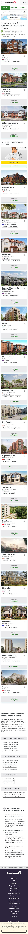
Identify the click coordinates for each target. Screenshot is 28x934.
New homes (14, 878)
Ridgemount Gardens (10, 123)
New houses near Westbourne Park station (14, 795)
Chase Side (6, 254)
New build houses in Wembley (10, 744)
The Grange (6, 487)
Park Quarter (7, 521)
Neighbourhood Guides (14, 893)
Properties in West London (10, 767)
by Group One (5, 58)
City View (5, 221)
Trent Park (6, 89)
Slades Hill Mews (8, 554)
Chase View (6, 622)
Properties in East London (9, 764)
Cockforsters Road (9, 655)
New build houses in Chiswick (10, 746)
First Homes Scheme (14, 903)
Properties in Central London (10, 760)
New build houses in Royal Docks (11, 751)
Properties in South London (10, 769)
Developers (14, 883)
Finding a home (14, 896)
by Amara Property (7, 623)
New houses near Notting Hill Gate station (14, 792)
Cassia (4, 323)
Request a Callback (14, 162)
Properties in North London (10, 762)
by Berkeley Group (7, 91)
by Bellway (5, 189)
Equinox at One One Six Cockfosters (10, 289)
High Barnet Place (9, 456)
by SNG (4, 689)
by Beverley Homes (7, 125)
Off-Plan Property (14, 888)
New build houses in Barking (10, 742)
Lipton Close (6, 588)
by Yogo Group (6, 590)
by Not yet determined (8, 256)
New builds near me (14, 898)
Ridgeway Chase (8, 390)
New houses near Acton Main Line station (14, 797)
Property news (14, 891)
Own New (14, 906)
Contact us (14, 913)
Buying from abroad (14, 901)
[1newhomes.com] (14, 873)
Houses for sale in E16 (8, 778)
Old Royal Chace (8, 187)
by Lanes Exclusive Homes (9, 222)
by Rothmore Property (8, 291)
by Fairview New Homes (8, 392)
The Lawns (6, 56)
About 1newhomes (14, 911)
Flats (14, 881)
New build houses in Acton (10, 748)
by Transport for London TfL (9, 657)
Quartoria (5, 687)
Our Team (14, 916)
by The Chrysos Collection (9, 489)
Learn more (22, 927)
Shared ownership (14, 908)
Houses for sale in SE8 (9, 783)
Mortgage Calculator (14, 886)
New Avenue (6, 422)
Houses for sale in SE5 (9, 781)
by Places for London (8, 457)
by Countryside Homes (8, 424)
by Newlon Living (6, 325)
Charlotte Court (7, 357)
